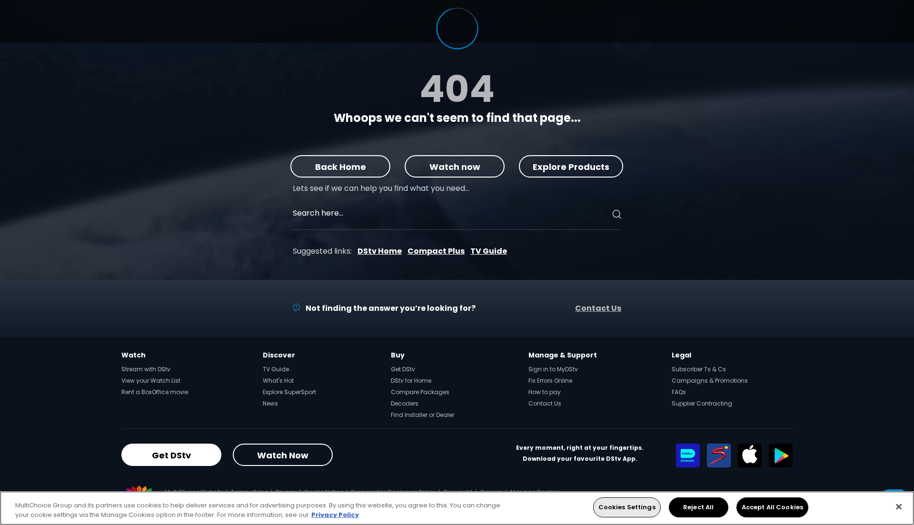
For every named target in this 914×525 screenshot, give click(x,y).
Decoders (404, 403)
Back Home (340, 167)
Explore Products (571, 167)
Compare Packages (420, 392)
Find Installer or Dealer (422, 415)
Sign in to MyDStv (553, 369)
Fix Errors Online (550, 380)
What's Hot (278, 380)
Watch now (454, 167)
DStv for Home (411, 380)
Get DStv (403, 369)
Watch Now (282, 455)
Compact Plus (436, 251)
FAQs (679, 392)
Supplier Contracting (702, 403)
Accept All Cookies (772, 507)
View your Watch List (150, 380)
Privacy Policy (335, 514)
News (270, 403)
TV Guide (488, 251)
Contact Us (598, 308)
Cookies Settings (627, 507)
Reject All (698, 507)
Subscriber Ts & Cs (699, 369)
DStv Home (380, 251)
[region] (457, 508)
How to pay (544, 392)
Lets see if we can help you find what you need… (381, 188)
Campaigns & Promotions (710, 380)
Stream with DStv (145, 369)
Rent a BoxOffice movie (154, 392)
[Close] (898, 506)
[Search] (615, 214)
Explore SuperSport (289, 392)
